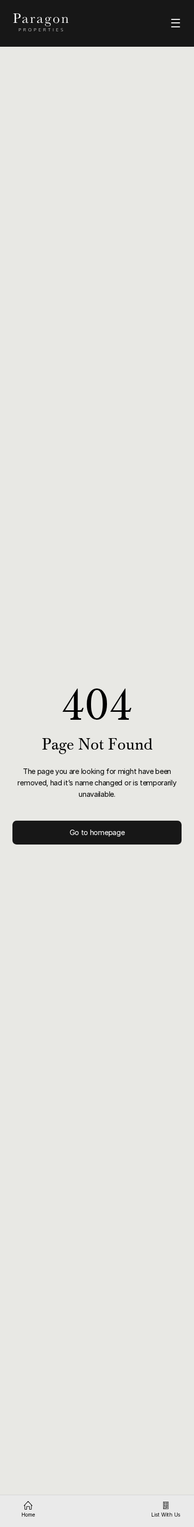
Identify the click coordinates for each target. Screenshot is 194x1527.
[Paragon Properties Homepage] (49, 22)
